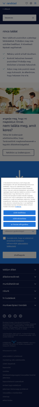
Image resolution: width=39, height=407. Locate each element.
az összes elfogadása (19, 224)
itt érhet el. (18, 206)
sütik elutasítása (19, 218)
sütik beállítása (19, 213)
